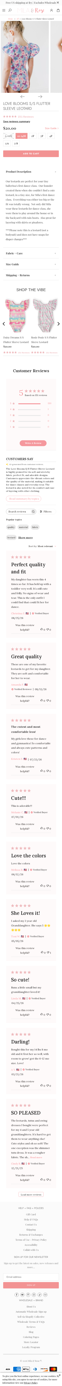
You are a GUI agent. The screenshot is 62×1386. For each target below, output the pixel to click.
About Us (31, 1306)
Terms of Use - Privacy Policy (31, 1239)
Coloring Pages (31, 1337)
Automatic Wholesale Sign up (31, 1311)
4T (50, 136)
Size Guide (51, 128)
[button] (31, 1285)
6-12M (8, 136)
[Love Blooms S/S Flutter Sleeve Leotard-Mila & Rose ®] (25, 57)
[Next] (39, 96)
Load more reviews (31, 1194)
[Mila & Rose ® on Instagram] (34, 1295)
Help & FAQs (31, 1219)
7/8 (16, 143)
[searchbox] (18, 511)
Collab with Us (31, 1249)
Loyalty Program (31, 1347)
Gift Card (31, 1214)
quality (10, 527)
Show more (25, 537)
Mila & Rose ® (34, 1360)
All (17, 18)
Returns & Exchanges (31, 1234)
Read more (36, 1157)
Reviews (31, 1326)
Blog (31, 1331)
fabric (35, 527)
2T (32, 136)
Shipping (31, 1229)
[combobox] (42, 546)
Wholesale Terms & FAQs (31, 1321)
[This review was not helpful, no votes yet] (47, 629)
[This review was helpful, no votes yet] (42, 629)
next (57, 324)
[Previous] (22, 96)
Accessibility (31, 1244)
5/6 (7, 143)
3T (41, 136)
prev (6, 324)
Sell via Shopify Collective (31, 1316)
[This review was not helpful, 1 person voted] (48, 952)
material (23, 527)
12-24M (21, 136)
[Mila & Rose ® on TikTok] (40, 1295)
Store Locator (31, 1342)
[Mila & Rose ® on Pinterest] (28, 1295)
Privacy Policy (31, 1382)
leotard (11, 537)
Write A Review (33, 443)
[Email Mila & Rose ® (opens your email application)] (45, 1295)
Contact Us (31, 1224)
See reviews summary (16, 121)
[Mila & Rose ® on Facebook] (17, 1295)
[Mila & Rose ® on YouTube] (22, 1295)
